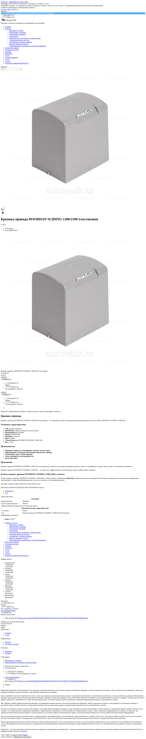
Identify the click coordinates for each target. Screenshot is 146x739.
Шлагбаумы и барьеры (17, 32)
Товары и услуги (11, 523)
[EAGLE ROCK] (9, 21)
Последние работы (12, 48)
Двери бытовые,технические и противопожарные (27, 46)
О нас (7, 55)
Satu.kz (25, 735)
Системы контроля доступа (19, 40)
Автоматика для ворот (17, 34)
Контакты (8, 54)
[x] (6, 493)
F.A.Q (7, 59)
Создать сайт (6, 9)
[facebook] (9, 491)
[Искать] (21, 69)
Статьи (7, 61)
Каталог (8, 29)
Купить (50, 13)
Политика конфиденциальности (17, 63)
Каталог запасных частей (18, 44)
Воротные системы (16, 30)
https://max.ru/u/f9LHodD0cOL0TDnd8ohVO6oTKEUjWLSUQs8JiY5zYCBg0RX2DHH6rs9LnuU (53, 618)
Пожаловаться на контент (22, 737)
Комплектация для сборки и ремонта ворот (25, 38)
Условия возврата (11, 57)
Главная (8, 27)
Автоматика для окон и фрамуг (20, 42)
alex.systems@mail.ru (8, 611)
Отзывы (8, 52)
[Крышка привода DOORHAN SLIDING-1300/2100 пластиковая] (69, 369)
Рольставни (13, 36)
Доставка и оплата (12, 50)
